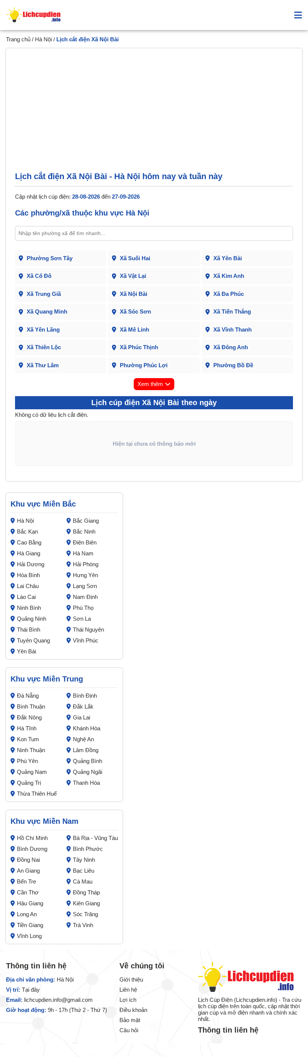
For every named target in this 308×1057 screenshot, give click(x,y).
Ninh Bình (29, 608)
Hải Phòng (85, 564)
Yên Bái (26, 651)
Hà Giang (28, 553)
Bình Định (85, 695)
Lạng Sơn (85, 586)
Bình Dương (32, 849)
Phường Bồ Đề (233, 365)
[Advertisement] (154, 114)
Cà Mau (82, 881)
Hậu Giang (30, 903)
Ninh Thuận (31, 750)
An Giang (28, 870)
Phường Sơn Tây (49, 258)
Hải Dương (30, 564)
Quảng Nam (32, 772)
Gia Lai (81, 717)
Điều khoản (133, 1010)
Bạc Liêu (83, 870)
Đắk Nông (29, 717)
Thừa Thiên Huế (37, 793)
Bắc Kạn (27, 531)
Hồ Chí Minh (32, 838)
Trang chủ (18, 39)
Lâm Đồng (85, 750)
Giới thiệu (131, 979)
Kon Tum (28, 739)
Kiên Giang (86, 903)
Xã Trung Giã (44, 294)
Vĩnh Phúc (85, 640)
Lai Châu (28, 586)
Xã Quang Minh (47, 311)
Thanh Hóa (86, 783)
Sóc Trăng (85, 914)
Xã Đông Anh (230, 347)
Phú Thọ (83, 608)
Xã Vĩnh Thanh (232, 329)
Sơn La (82, 618)
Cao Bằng (29, 542)
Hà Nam (83, 553)
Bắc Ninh (84, 531)
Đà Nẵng (28, 695)
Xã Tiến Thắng (232, 311)
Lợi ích (127, 1000)
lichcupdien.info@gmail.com (58, 1000)
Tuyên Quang (33, 640)
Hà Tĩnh (26, 728)
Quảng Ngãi (87, 772)
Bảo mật (129, 1020)
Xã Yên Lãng (43, 329)
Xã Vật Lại (133, 276)
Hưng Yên (85, 575)
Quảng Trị (29, 783)
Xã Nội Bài (133, 294)
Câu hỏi (128, 1030)
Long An (27, 914)
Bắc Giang (86, 520)
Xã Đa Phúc (228, 294)
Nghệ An (83, 739)
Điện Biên (85, 542)
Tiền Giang (30, 925)
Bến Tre (26, 881)
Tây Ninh (84, 859)
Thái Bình (28, 629)
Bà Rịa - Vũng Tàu (95, 838)
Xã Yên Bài (227, 258)
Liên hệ (128, 989)
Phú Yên (27, 761)
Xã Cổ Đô (39, 276)
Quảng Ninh (31, 618)
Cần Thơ (28, 892)
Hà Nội (43, 39)
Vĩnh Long (29, 936)
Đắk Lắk (83, 706)
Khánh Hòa (86, 728)
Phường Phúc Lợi (144, 365)
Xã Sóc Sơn (135, 311)
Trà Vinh (83, 925)
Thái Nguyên (88, 629)
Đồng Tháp (86, 892)
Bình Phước (88, 849)
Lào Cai (26, 597)
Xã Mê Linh (134, 329)
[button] (298, 15)
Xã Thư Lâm (43, 365)
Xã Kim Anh (228, 276)
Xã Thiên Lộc (44, 347)
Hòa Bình (28, 575)
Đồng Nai (28, 859)
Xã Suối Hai (135, 258)
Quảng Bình (87, 761)
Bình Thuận (31, 706)
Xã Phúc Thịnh (139, 347)
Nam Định (85, 597)
